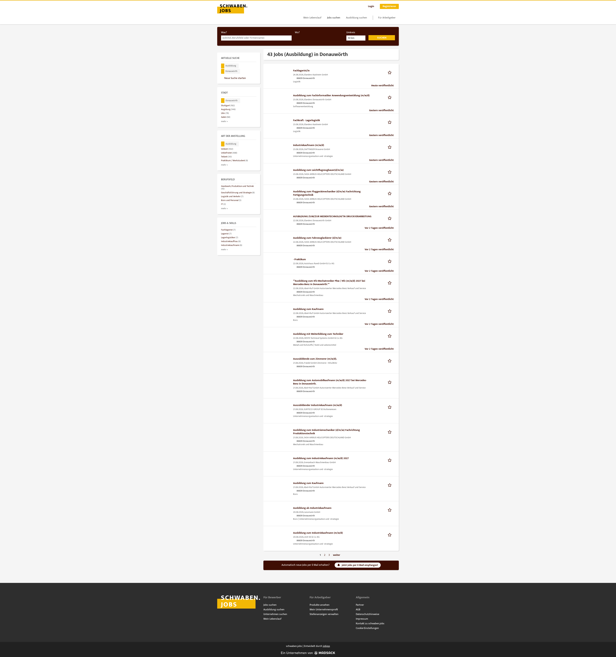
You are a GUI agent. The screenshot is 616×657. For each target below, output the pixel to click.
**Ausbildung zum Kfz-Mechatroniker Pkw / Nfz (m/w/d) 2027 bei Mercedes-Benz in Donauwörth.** (329, 282)
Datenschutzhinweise (367, 614)
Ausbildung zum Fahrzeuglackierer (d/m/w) (317, 238)
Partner (360, 605)
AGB (358, 609)
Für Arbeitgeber (387, 18)
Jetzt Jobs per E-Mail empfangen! (360, 565)
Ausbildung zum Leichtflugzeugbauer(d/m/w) (318, 170)
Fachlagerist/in (301, 70)
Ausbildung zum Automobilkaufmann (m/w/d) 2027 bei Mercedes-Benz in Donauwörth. (330, 382)
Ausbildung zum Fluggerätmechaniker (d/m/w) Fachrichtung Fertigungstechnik (327, 193)
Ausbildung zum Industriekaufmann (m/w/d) (318, 533)
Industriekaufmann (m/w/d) (308, 145)
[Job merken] (391, 72)
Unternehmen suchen (275, 614)
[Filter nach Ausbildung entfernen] (223, 143)
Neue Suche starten (235, 78)
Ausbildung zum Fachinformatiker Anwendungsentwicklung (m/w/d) (331, 95)
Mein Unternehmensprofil (324, 609)
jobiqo (326, 646)
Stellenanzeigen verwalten (324, 614)
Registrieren (389, 6)
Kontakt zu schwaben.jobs (370, 623)
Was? (224, 32)
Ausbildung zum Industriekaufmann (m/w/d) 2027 (321, 458)
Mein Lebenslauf (312, 18)
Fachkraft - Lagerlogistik (306, 120)
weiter (336, 555)
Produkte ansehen (319, 605)
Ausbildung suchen (356, 18)
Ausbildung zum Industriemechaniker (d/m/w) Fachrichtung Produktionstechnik (326, 432)
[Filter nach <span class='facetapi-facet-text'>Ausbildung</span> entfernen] (222, 66)
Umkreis (350, 32)
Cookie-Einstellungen (367, 628)
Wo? (297, 32)
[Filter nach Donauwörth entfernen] (223, 100)
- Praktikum (299, 259)
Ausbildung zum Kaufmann (308, 309)
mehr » (224, 121)
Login (371, 6)
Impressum (362, 619)
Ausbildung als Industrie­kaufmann (312, 508)
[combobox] (256, 38)
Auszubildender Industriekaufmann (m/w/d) (317, 405)
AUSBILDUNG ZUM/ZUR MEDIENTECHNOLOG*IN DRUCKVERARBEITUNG (332, 216)
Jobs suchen (333, 18)
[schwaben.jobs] (232, 8)
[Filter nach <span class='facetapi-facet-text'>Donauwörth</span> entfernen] (222, 71)
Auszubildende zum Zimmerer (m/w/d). (315, 359)
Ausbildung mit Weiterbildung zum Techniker (318, 334)
